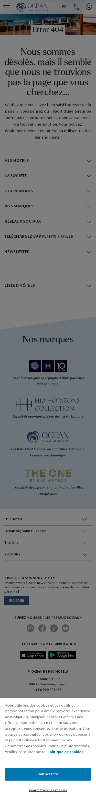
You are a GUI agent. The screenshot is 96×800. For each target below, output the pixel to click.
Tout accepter (48, 774)
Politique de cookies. (65, 752)
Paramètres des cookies (48, 790)
